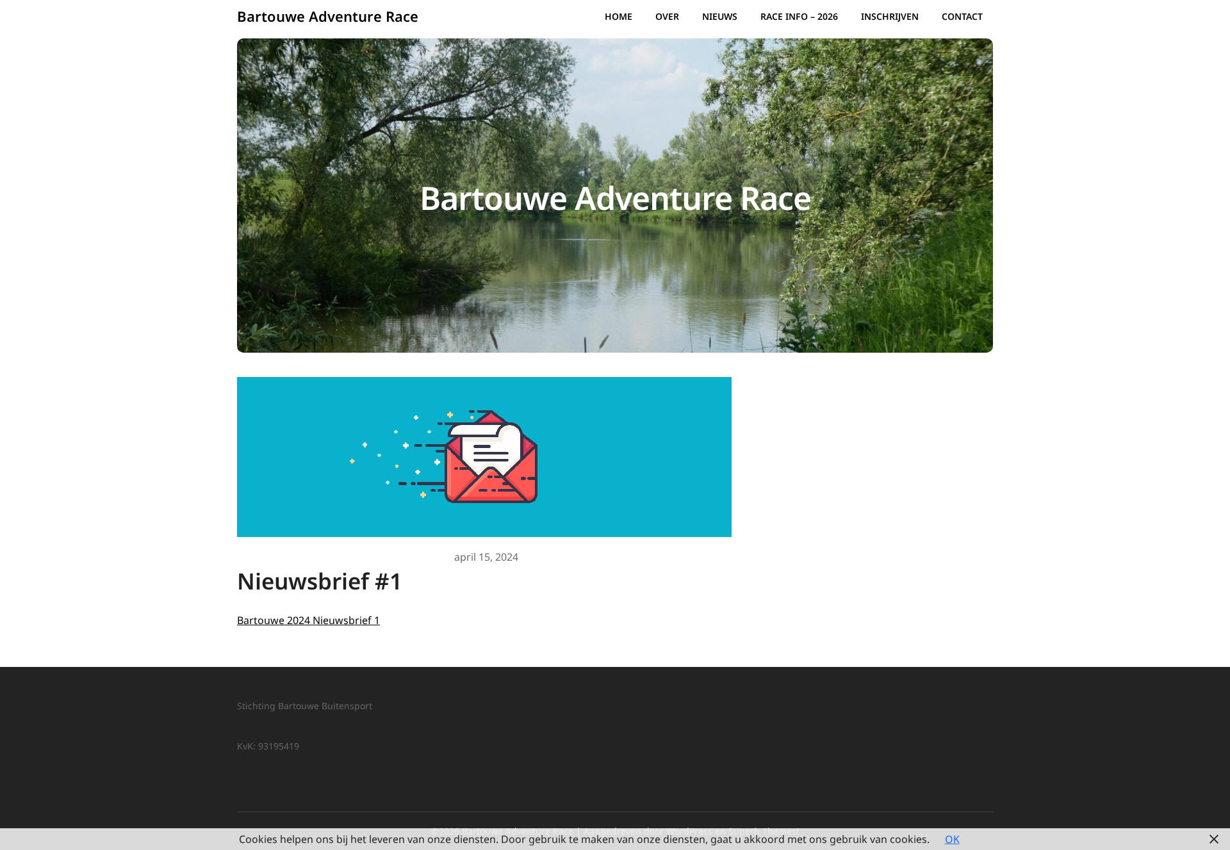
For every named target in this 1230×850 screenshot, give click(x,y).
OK (952, 839)
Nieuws (719, 16)
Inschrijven (890, 16)
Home (618, 16)
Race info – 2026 (799, 16)
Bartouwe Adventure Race (327, 16)
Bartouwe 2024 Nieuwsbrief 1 (308, 620)
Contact (962, 16)
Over (667, 16)
